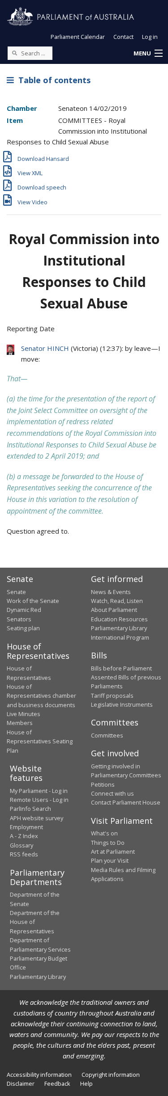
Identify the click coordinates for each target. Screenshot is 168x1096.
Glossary (21, 845)
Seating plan (23, 628)
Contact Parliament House (125, 802)
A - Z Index (24, 836)
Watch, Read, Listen (117, 601)
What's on (104, 833)
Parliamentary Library (119, 628)
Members (20, 723)
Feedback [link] (57, 1083)
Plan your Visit (110, 860)
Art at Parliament (113, 851)
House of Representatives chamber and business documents (41, 696)
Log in (150, 37)
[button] (148, 53)
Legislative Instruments (122, 704)
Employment (26, 827)
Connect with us (112, 793)
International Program (120, 637)
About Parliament (114, 610)
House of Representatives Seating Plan (40, 741)
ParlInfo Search (30, 809)
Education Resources (119, 619)
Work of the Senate (33, 601)
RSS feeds (24, 854)
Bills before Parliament (121, 668)
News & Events (111, 592)
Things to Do (108, 843)
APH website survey (36, 818)
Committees (107, 735)
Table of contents (52, 80)
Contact (123, 37)
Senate (16, 592)
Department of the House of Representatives (35, 922)
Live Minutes (23, 714)
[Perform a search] (14, 52)
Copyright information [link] (111, 1075)
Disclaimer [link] (20, 1083)
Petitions (103, 784)
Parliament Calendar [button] (78, 37)
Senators (19, 619)
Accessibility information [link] (39, 1075)
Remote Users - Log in (39, 800)
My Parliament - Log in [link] (39, 791)
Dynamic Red (24, 610)
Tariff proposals (112, 695)
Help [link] (86, 1083)
